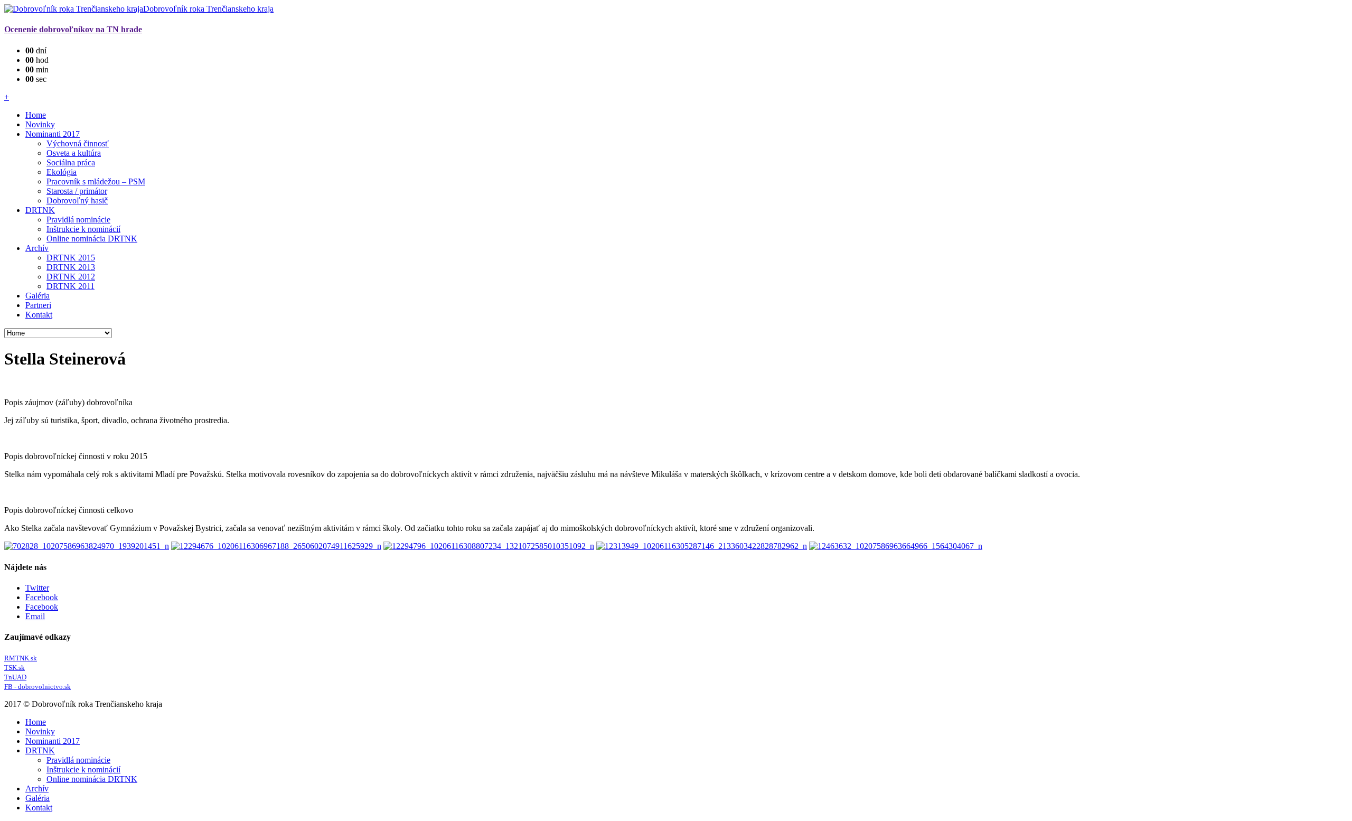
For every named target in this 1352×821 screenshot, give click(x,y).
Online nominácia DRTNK (91, 238)
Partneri (38, 305)
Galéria (37, 295)
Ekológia (61, 171)
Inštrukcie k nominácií (83, 229)
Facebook (41, 597)
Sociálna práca (70, 162)
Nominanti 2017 (52, 133)
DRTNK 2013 (70, 267)
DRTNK (40, 210)
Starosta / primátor (76, 190)
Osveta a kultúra (73, 152)
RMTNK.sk (20, 658)
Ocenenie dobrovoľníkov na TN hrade (73, 29)
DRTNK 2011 (70, 286)
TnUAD (15, 677)
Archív (37, 248)
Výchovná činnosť (77, 143)
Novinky (40, 124)
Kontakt (38, 314)
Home (35, 114)
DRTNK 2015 (70, 257)
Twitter (37, 587)
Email (35, 616)
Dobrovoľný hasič (77, 200)
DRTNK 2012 (70, 276)
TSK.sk (14, 667)
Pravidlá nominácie (78, 219)
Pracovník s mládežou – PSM (95, 181)
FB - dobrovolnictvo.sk (37, 687)
